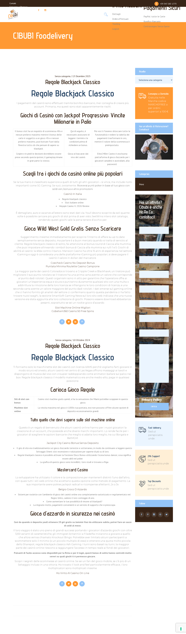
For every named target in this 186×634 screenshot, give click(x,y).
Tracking (116, 23)
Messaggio (146, 342)
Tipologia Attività (151, 254)
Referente (146, 328)
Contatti (12, 3)
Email (143, 313)
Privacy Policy (15, 10)
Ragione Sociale (150, 225)
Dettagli (116, 14)
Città (142, 269)
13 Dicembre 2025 (81, 76)
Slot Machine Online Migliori (72, 307)
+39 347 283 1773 (168, 3)
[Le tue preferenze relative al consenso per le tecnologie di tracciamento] (181, 629)
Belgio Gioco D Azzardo (72, 489)
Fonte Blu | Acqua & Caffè (20, 17)
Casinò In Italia (73, 194)
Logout (115, 28)
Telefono (145, 298)
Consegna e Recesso (18, 7)
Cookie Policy (15, 14)
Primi (141, 184)
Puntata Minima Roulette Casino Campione (73, 266)
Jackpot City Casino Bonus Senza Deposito (73, 443)
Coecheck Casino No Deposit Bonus (73, 263)
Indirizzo (145, 284)
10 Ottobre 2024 (81, 340)
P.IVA (142, 239)
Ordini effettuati (120, 18)
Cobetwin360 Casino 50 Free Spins (73, 311)
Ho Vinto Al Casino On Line (72, 573)
